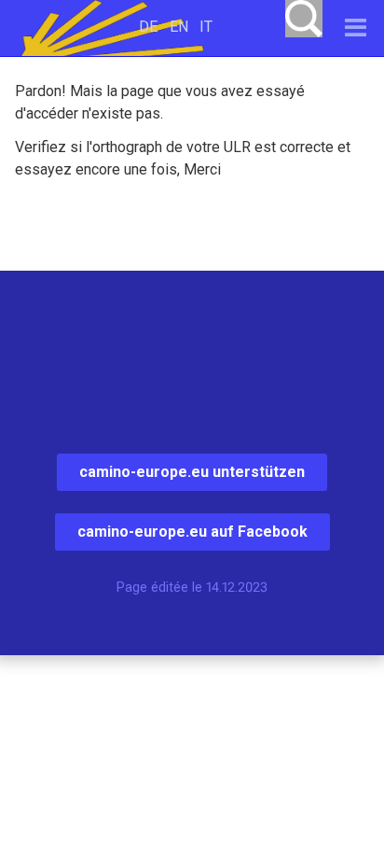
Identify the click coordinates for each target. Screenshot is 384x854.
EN (179, 26)
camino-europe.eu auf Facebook (192, 531)
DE (148, 26)
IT (206, 26)
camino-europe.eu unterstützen (192, 472)
